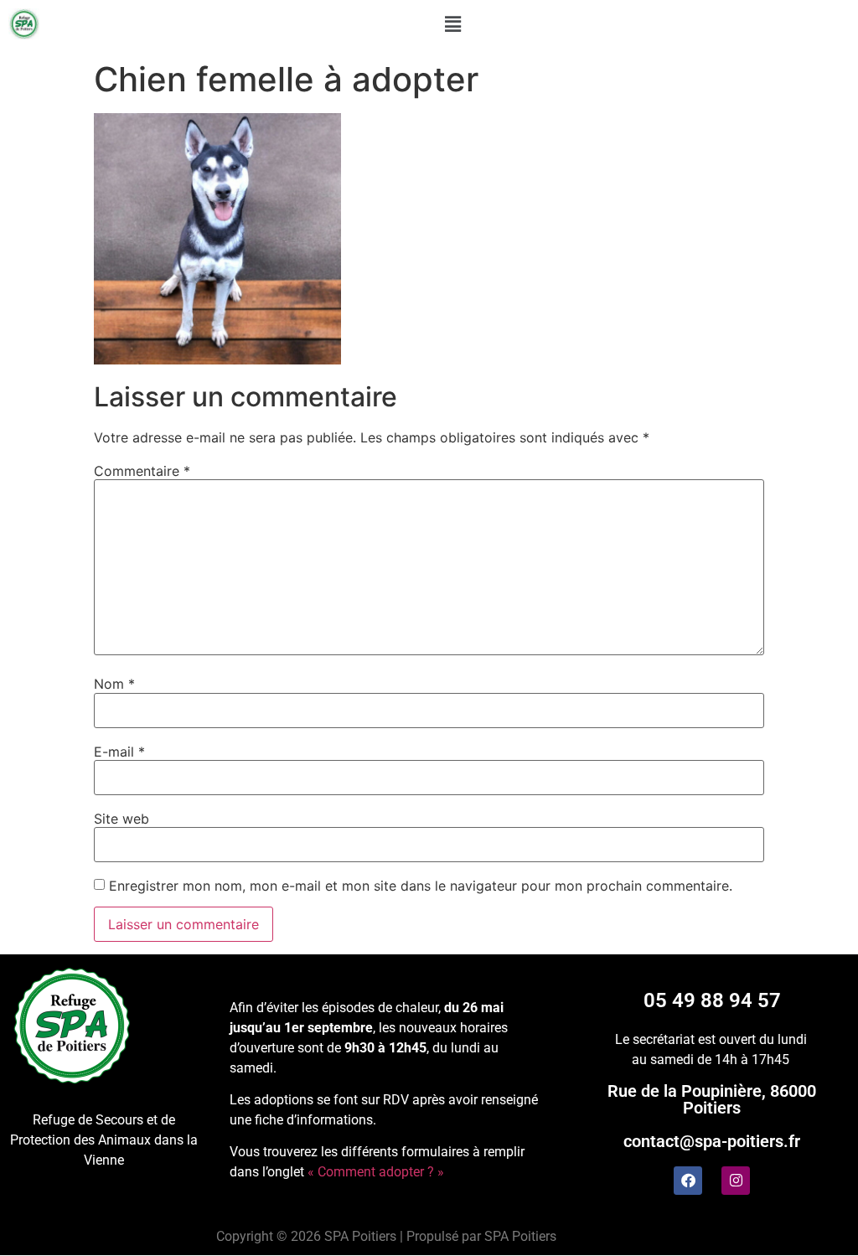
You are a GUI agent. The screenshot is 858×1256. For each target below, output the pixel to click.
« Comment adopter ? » (376, 1172)
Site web (121, 818)
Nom (114, 683)
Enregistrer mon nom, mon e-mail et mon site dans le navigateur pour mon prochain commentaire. (420, 885)
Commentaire (142, 471)
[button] (453, 23)
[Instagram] (735, 1180)
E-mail (119, 751)
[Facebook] (688, 1180)
